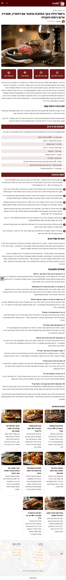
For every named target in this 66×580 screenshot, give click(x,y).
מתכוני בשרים (57, 10)
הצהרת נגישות (33, 578)
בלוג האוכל (17, 550)
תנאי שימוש (39, 560)
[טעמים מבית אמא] (57, 3)
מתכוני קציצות (16, 552)
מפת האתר (39, 555)
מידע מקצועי (17, 555)
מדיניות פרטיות (38, 558)
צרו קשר (40, 552)
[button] (7, 3)
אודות (41, 550)
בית (64, 10)
